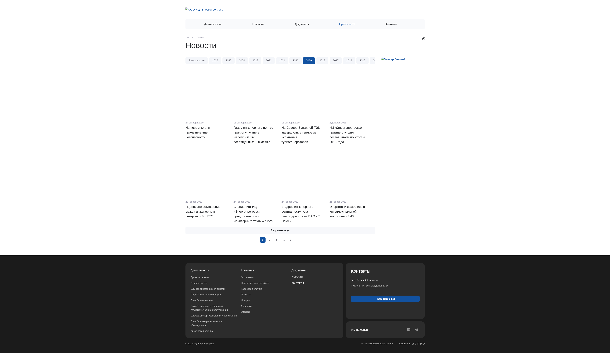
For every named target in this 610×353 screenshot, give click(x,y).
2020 (295, 60)
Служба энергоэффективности (208, 288)
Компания (247, 270)
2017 (336, 60)
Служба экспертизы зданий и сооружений (214, 315)
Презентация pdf (385, 298)
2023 (255, 60)
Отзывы (245, 311)
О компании (247, 277)
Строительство (199, 283)
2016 (349, 60)
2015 (362, 60)
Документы (299, 270)
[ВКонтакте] (409, 330)
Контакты (298, 283)
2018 (322, 60)
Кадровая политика (251, 288)
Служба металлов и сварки (206, 294)
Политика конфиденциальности (376, 343)
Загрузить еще (280, 230)
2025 (228, 60)
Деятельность (200, 270)
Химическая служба (202, 331)
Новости (297, 276)
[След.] (298, 240)
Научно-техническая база (255, 283)
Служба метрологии (202, 300)
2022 (269, 60)
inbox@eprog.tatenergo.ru (364, 280)
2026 (215, 60)
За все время (197, 60)
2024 (242, 60)
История (245, 300)
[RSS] (423, 38)
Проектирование (200, 277)
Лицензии (246, 306)
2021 (282, 60)
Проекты (246, 294)
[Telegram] (416, 330)
